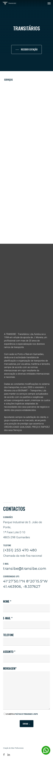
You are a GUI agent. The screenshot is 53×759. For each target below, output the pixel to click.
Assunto (8, 651)
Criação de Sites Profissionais (13, 748)
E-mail (7, 618)
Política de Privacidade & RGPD (26, 714)
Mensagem (9, 668)
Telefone (8, 635)
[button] (49, 3)
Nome (6, 601)
